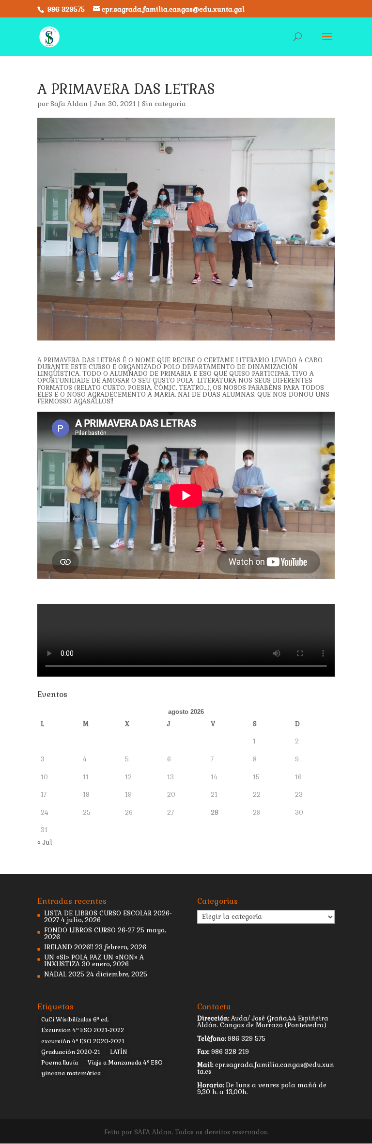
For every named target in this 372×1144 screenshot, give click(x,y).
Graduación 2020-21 (70, 1052)
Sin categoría (164, 103)
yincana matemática (71, 1073)
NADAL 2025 (64, 974)
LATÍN (118, 1052)
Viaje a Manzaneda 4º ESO (125, 1063)
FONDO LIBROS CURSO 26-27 (89, 930)
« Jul (44, 842)
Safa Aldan (69, 103)
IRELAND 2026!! (68, 947)
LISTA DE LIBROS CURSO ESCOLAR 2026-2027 (108, 916)
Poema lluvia (59, 1063)
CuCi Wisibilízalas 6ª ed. (74, 1019)
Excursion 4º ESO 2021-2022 (82, 1030)
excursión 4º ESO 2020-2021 (82, 1041)
